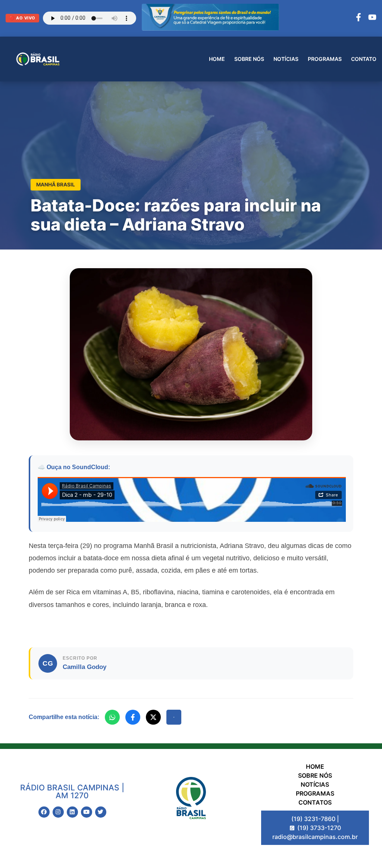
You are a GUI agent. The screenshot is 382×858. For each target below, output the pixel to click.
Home (217, 59)
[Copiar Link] (173, 717)
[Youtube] (86, 812)
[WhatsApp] (112, 717)
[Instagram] (58, 812)
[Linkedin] (72, 812)
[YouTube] (372, 18)
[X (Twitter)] (153, 717)
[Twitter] (100, 812)
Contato (363, 59)
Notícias (285, 59)
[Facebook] (358, 18)
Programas (325, 59)
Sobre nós (249, 59)
